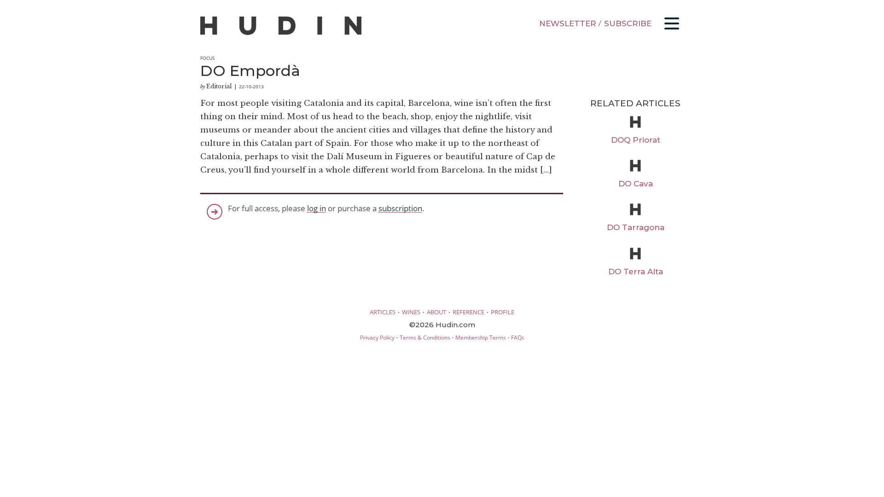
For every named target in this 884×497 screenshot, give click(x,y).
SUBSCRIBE (627, 23)
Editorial (219, 86)
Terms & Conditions (425, 337)
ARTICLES (382, 312)
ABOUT (436, 312)
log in (316, 208)
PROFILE (502, 312)
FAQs (517, 337)
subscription (400, 208)
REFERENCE (468, 312)
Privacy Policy (377, 337)
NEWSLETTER (567, 23)
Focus (207, 58)
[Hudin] (280, 32)
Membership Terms (480, 337)
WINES (411, 312)
